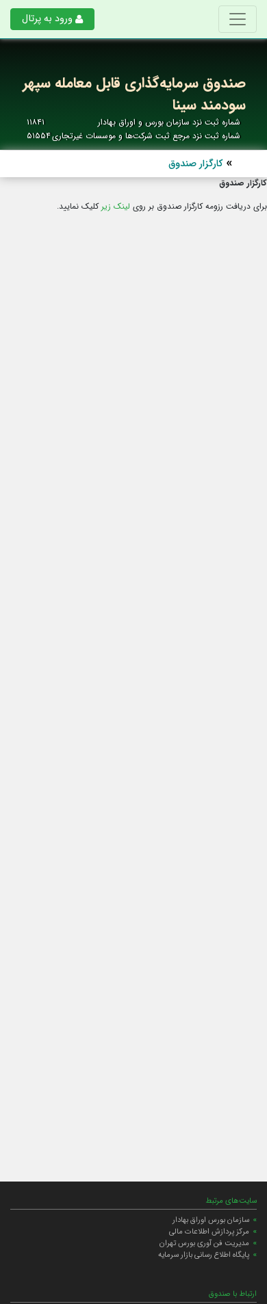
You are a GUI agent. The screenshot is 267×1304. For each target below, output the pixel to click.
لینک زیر (115, 206)
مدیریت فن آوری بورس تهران (204, 1243)
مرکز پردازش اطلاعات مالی (209, 1231)
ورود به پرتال (47, 19)
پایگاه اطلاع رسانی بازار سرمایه (203, 1255)
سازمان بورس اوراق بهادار (211, 1220)
